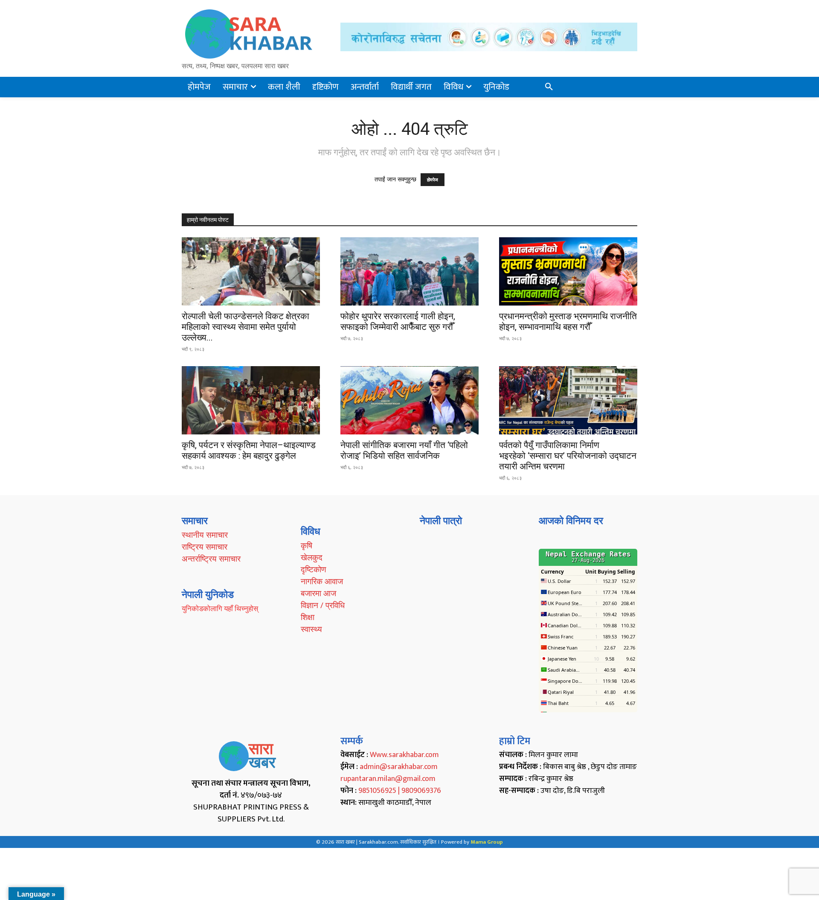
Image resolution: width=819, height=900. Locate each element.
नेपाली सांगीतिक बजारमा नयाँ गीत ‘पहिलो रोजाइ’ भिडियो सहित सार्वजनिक (404, 450)
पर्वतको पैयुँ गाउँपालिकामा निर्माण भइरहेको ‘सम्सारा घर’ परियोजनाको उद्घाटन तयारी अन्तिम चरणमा (567, 456)
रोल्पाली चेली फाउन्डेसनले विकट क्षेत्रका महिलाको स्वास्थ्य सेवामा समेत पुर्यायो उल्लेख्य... (245, 327)
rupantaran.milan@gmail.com (388, 778)
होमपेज (432, 180)
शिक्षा (307, 617)
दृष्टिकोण (313, 569)
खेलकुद (311, 557)
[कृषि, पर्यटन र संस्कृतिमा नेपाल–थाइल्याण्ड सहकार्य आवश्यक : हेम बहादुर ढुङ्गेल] (251, 400)
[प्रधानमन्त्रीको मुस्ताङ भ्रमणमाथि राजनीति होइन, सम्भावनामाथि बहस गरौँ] (568, 271)
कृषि (306, 545)
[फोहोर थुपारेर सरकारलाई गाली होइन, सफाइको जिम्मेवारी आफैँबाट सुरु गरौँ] (409, 271)
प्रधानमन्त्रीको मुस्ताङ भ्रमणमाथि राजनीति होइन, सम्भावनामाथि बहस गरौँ (568, 321)
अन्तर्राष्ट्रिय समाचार (211, 558)
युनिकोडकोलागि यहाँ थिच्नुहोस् (220, 608)
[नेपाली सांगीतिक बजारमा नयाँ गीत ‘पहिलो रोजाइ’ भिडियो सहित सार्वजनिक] (409, 400)
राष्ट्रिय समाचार (204, 546)
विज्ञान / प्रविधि (323, 605)
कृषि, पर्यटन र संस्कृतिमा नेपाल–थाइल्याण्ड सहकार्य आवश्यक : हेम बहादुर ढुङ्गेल (249, 450)
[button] (549, 87)
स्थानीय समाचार (205, 534)
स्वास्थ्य (311, 629)
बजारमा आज (318, 593)
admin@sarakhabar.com (399, 766)
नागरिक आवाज (322, 581)
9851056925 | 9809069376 (399, 790)
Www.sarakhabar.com (404, 755)
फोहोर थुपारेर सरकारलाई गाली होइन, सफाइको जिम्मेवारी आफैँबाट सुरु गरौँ (397, 321)
